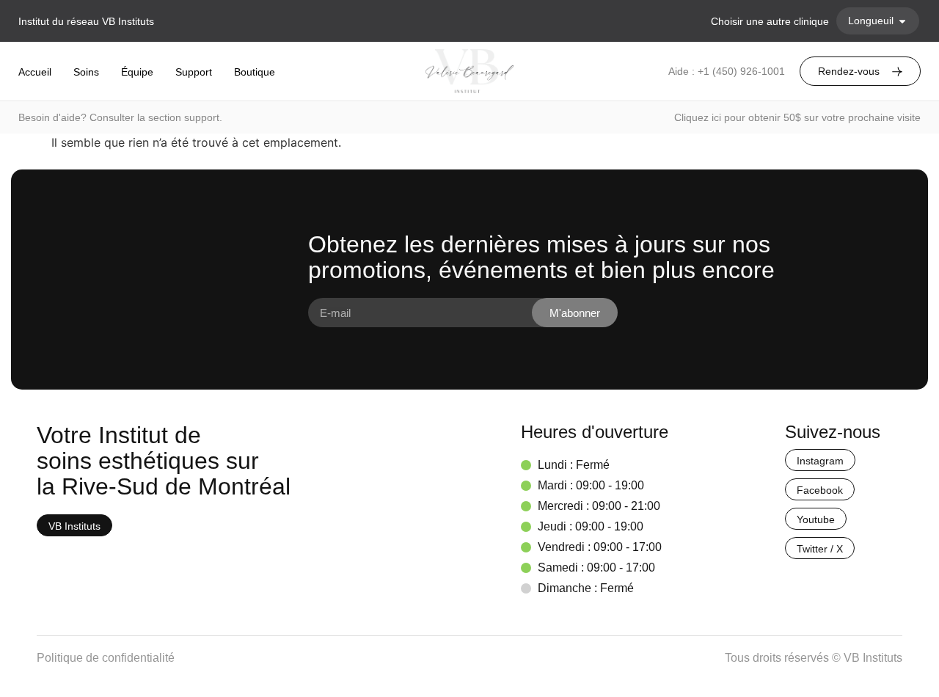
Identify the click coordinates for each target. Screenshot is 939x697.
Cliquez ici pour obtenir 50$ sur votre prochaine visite (797, 117)
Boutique (254, 72)
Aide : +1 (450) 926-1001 (726, 71)
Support (193, 72)
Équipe (137, 72)
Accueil (34, 72)
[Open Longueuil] (902, 21)
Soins (86, 72)
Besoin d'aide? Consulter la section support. (120, 117)
